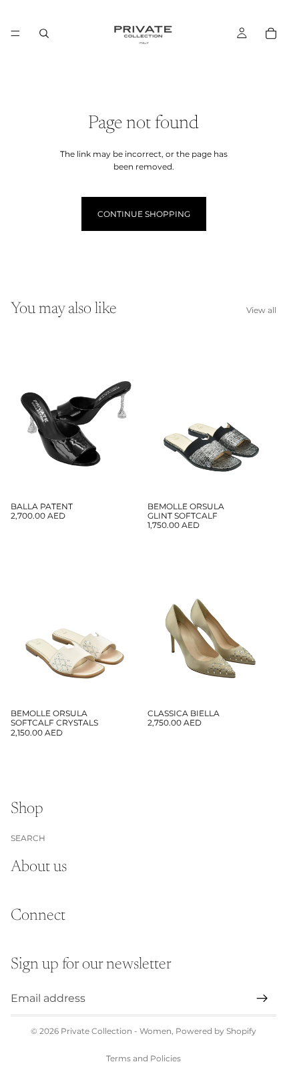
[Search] (44, 33)
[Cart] (271, 33)
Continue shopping (143, 214)
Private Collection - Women (116, 1031)
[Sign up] (262, 998)
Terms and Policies (143, 1058)
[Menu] (15, 33)
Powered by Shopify (216, 1031)
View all (261, 310)
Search (28, 837)
